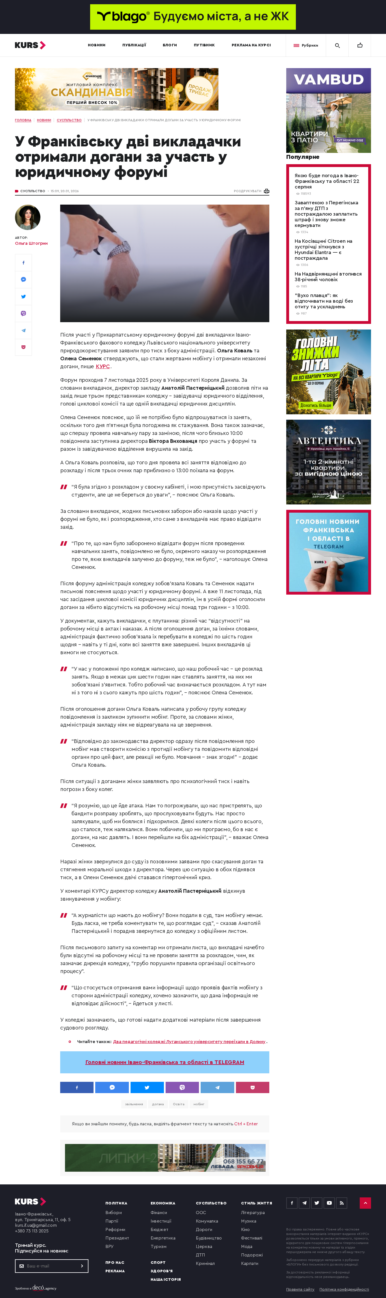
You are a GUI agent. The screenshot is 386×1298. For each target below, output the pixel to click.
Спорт (158, 1263)
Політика (116, 1203)
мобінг (199, 1104)
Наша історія (166, 1280)
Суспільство (32, 191)
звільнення (134, 1104)
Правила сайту (300, 1290)
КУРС (103, 366)
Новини (97, 45)
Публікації (134, 45)
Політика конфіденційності (344, 1290)
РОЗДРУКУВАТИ (247, 191)
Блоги (170, 45)
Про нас (114, 1263)
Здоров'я (162, 1271)
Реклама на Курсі (251, 45)
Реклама (115, 1271)
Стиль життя (256, 1203)
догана (158, 1104)
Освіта (178, 1104)
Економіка (163, 1203)
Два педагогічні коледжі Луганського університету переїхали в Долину (189, 1041)
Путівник (204, 45)
